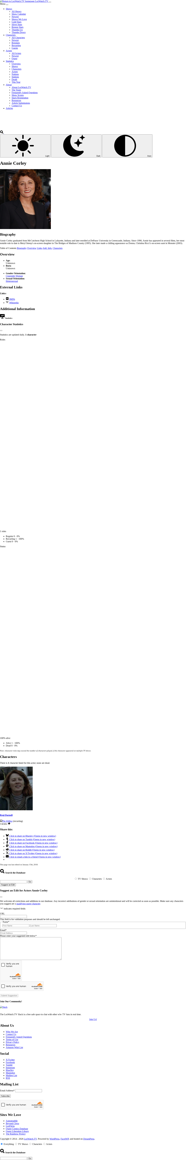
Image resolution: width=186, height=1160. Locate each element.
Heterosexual (12, 281)
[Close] (7, 4)
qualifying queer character (28, 903)
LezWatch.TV (30, 1139)
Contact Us (11, 1034)
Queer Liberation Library (17, 1131)
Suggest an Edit (8, 885)
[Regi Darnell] (16, 809)
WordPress (54, 1139)
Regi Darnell (6, 815)
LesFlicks (10, 1126)
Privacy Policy (12, 1042)
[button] (2, 133)
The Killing (7, 821)
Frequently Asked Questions (19, 1037)
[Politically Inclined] (9, 824)
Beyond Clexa (12, 1123)
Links (39, 248)
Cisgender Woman (14, 276)
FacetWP (65, 1139)
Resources (10, 1045)
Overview (31, 248)
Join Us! (93, 1019)
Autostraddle (12, 1121)
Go (30, 882)
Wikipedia (14, 302)
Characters (57, 248)
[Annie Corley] (25, 228)
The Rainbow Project (15, 1134)
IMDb (12, 299)
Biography (22, 248)
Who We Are (12, 1031)
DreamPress (88, 1139)
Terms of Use (12, 1039)
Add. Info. (47, 248)
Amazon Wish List (14, 1047)
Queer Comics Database (17, 1128)
